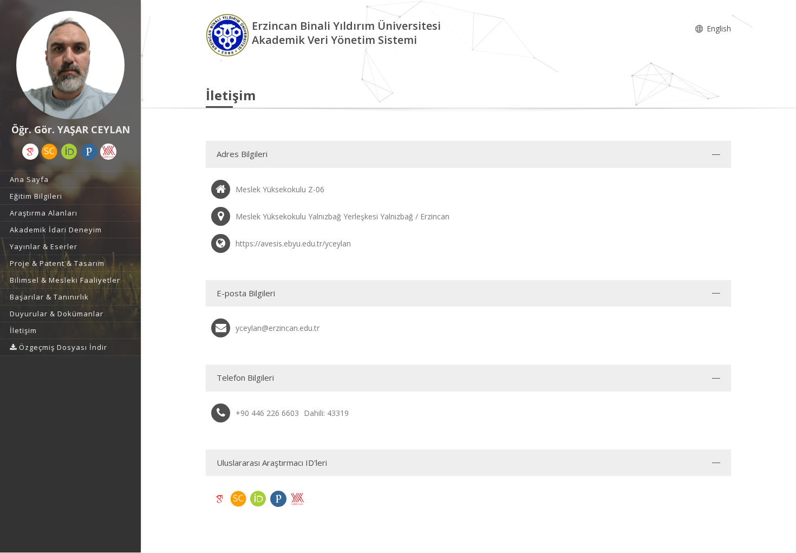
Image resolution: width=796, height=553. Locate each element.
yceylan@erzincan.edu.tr (277, 328)
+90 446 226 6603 (267, 413)
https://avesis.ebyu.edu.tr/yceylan (293, 243)
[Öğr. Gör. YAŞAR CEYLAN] (70, 65)
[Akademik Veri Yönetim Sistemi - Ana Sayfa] (229, 34)
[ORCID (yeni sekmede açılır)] (69, 152)
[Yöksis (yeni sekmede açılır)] (108, 152)
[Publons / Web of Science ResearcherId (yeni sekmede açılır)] (89, 152)
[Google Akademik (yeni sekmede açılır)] (30, 152)
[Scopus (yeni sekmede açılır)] (49, 152)
